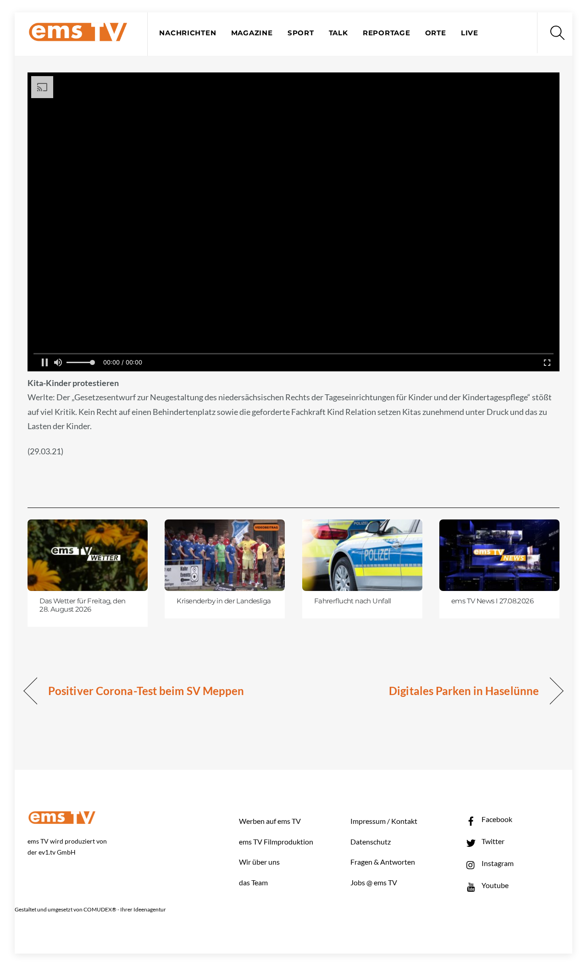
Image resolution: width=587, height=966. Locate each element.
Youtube (494, 885)
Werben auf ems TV (270, 821)
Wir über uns (259, 861)
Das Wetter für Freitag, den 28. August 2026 (82, 605)
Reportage (386, 33)
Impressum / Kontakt (383, 821)
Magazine (252, 33)
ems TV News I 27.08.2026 (492, 601)
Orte (435, 33)
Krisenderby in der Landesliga (224, 601)
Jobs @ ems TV (373, 882)
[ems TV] (78, 36)
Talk (338, 33)
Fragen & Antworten (382, 861)
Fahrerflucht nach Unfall (352, 601)
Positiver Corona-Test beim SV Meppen (146, 690)
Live (469, 33)
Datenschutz (370, 841)
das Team (253, 882)
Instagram (497, 863)
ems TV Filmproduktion (276, 841)
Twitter (492, 841)
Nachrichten (187, 33)
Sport (301, 33)
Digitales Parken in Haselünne (464, 690)
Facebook (496, 819)
